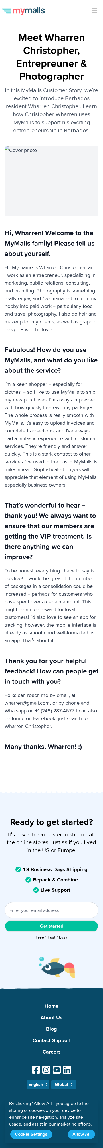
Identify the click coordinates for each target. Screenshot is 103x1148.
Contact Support (52, 1040)
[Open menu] (94, 11)
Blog (51, 1029)
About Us (51, 1017)
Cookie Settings (31, 1134)
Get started (51, 926)
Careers (52, 1052)
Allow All (81, 1134)
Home (51, 1006)
